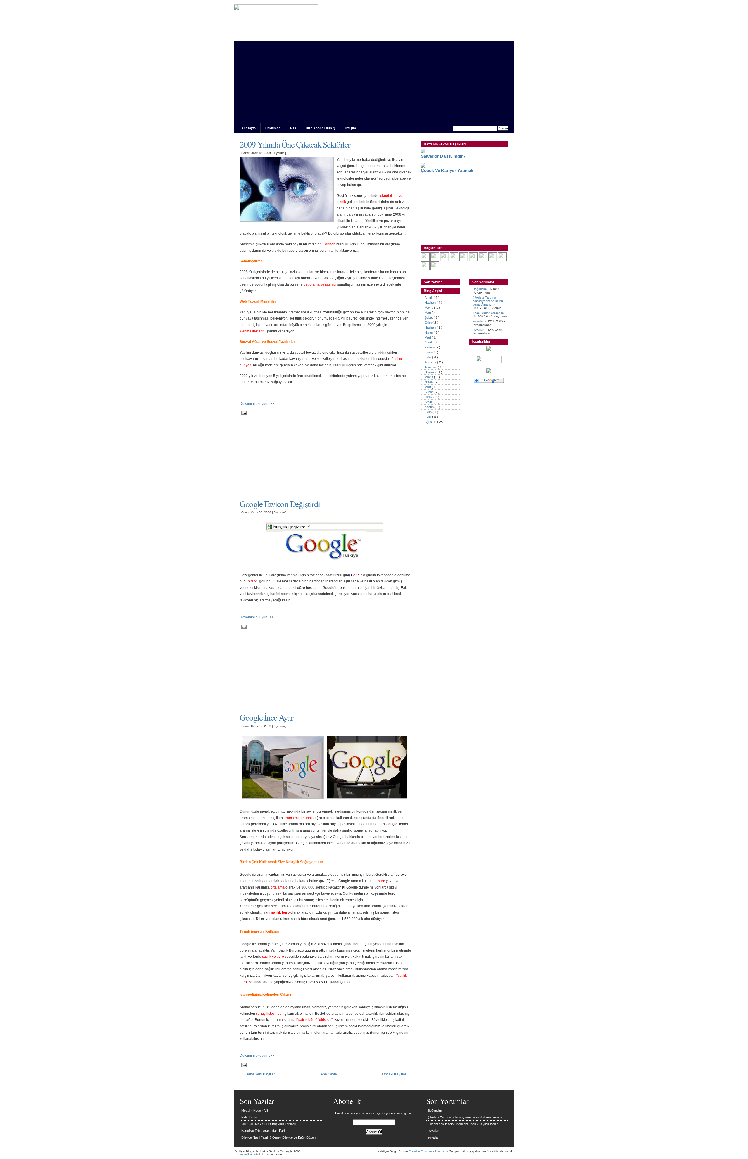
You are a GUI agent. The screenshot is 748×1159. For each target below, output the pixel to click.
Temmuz (431, 367)
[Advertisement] (374, 82)
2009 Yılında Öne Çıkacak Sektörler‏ (295, 144)
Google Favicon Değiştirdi (280, 503)
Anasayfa (248, 128)
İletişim (350, 128)
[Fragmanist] (473, 259)
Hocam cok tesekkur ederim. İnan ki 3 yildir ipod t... (464, 1124)
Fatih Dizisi (249, 1117)
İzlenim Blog (245, 1154)
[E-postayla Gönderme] (243, 413)
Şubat (429, 317)
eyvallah (478, 321)
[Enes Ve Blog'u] (454, 259)
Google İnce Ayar (266, 717)
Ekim (428, 322)
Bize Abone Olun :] (320, 128)
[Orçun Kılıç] (483, 259)
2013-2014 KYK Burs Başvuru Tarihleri (268, 1124)
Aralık (429, 297)
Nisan (429, 332)
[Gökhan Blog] (434, 259)
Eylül (428, 357)
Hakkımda (272, 128)
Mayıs (429, 307)
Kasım (429, 347)
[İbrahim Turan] (425, 268)
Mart (428, 312)
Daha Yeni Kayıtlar (260, 1074)
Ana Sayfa (329, 1074)
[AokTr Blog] (444, 259)
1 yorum (279, 153)
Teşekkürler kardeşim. (489, 313)
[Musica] (502, 259)
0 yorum (279, 512)
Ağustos (431, 362)
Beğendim (480, 289)
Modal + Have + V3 (254, 1110)
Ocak (429, 397)
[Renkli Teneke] (434, 268)
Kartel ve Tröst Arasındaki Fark (263, 1130)
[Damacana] (425, 259)
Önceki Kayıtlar (394, 1074)
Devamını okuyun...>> (257, 404)
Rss (293, 128)
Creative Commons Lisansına (429, 1151)
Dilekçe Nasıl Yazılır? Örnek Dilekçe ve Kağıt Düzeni (278, 1137)
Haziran (431, 302)
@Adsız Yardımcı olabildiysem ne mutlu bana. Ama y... (488, 301)
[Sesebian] (463, 259)
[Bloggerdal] (492, 259)
